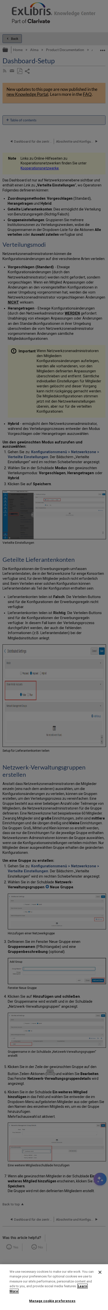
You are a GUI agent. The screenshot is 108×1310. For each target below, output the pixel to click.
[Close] (99, 1272)
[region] (54, 1287)
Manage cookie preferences (52, 1301)
